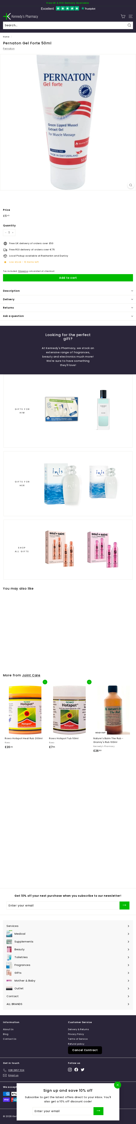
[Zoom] (131, 185)
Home (6, 36)
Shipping (23, 271)
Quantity (9, 225)
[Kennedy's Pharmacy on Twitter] (82, 1069)
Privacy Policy (76, 1034)
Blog (5, 1034)
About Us (8, 1029)
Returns (8, 307)
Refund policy (76, 1043)
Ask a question (13, 316)
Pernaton (9, 48)
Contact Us (9, 1038)
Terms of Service (77, 1038)
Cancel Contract (85, 1050)
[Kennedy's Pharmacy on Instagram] (70, 1069)
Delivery (9, 299)
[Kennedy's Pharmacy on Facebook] (76, 1069)
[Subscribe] (124, 905)
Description (11, 291)
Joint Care (31, 675)
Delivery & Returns (78, 1029)
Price (6, 210)
